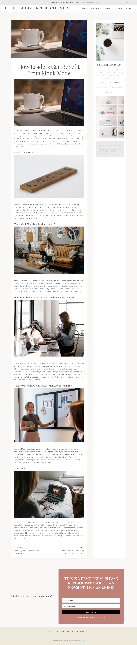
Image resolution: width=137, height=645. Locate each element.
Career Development (48, 62)
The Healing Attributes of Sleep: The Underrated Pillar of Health (71, 550)
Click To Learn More (93, 2)
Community (108, 8)
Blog (56, 631)
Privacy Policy (82, 631)
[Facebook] (126, 2)
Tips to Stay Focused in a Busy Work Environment (26, 550)
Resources (130, 8)
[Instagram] (130, 2)
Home (50, 631)
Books (63, 631)
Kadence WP (82, 640)
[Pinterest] (133, 2)
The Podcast (119, 8)
